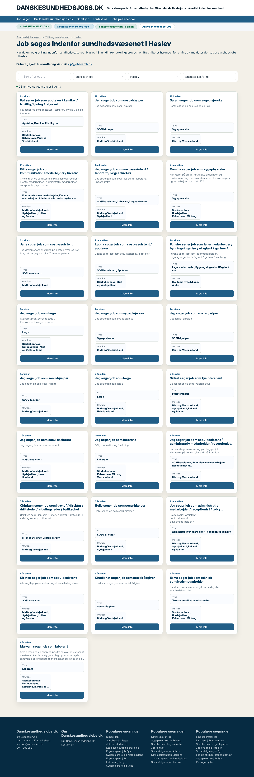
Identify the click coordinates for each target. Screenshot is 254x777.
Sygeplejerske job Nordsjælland (124, 754)
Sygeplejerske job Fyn (209, 758)
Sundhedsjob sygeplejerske (212, 744)
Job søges (23, 19)
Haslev (78, 37)
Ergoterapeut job (116, 758)
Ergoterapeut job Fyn (118, 751)
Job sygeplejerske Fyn (209, 747)
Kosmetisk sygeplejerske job (122, 747)
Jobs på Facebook (123, 19)
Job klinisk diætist (116, 744)
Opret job (83, 19)
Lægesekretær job (207, 736)
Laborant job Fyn (116, 762)
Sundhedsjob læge (117, 740)
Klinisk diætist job (161, 736)
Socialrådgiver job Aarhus (166, 762)
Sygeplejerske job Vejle (119, 765)
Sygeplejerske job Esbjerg (166, 740)
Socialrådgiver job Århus (165, 751)
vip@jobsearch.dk (80, 64)
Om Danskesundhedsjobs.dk (53, 19)
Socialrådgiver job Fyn (209, 751)
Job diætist (157, 747)
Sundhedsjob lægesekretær (167, 744)
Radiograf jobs (204, 762)
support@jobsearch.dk (29, 744)
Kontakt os (100, 19)
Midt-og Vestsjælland (57, 37)
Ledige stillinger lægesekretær (214, 754)
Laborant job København (210, 740)
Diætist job (112, 736)
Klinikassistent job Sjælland (167, 754)
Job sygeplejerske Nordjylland (169, 758)
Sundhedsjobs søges (28, 37)
